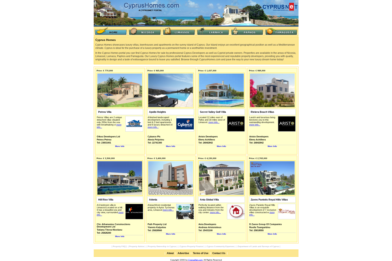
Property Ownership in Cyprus (162, 246)
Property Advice (136, 246)
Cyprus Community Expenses (220, 246)
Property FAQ (119, 246)
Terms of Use (200, 253)
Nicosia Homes (145, 31)
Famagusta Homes (281, 31)
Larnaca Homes (213, 31)
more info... (153, 127)
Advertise (183, 253)
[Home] (111, 31)
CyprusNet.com (195, 260)
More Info (119, 146)
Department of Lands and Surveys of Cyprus (258, 246)
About (170, 253)
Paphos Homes (247, 31)
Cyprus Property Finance (191, 246)
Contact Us (218, 253)
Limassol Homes (179, 31)
